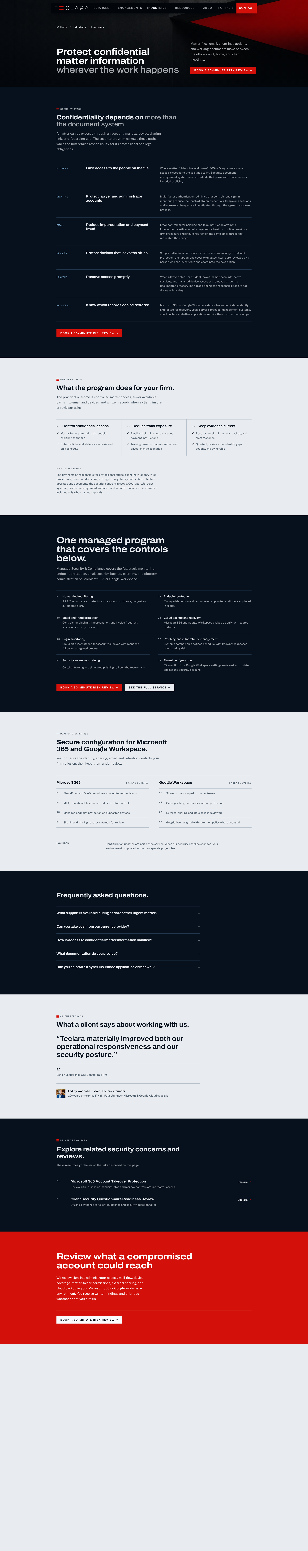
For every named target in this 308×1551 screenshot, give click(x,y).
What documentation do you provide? (128, 954)
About (208, 7)
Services (102, 7)
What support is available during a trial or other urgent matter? (128, 913)
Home (64, 27)
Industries (157, 7)
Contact (246, 7)
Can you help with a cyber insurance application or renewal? (128, 967)
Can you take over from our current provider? (128, 926)
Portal (224, 7)
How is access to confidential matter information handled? (128, 940)
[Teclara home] (71, 8)
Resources (185, 7)
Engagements (130, 7)
